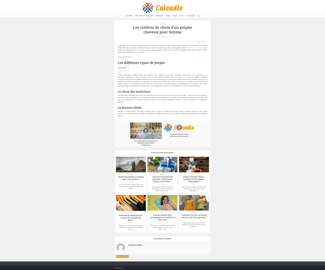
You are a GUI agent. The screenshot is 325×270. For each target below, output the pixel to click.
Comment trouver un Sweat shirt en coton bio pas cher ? (194, 216)
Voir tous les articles (122, 256)
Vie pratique (191, 15)
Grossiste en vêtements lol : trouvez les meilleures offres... (131, 217)
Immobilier (159, 15)
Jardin (168, 15)
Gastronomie (139, 15)
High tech (149, 15)
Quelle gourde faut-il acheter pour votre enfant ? (131, 178)
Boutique (162, 24)
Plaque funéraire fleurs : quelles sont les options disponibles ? (194, 179)
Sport (181, 15)
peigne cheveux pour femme (195, 48)
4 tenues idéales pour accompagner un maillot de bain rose (162, 217)
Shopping (134, 213)
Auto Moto (129, 15)
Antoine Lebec (166, 37)
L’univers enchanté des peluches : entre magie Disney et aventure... (162, 179)
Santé (175, 15)
